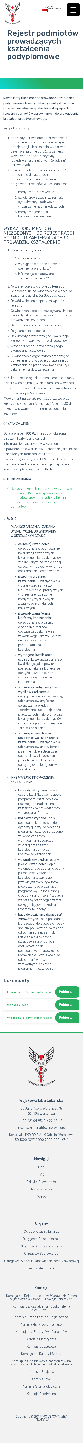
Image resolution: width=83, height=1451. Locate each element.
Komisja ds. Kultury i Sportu (41, 1354)
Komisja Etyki (41, 1379)
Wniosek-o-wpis (17, 1004)
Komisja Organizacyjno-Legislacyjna (41, 1317)
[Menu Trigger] (73, 9)
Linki (41, 1167)
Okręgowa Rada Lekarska (41, 1239)
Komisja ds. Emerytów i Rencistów (41, 1332)
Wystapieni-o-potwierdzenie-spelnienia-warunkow (30, 1017)
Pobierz (65, 992)
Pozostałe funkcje (41, 1268)
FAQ (41, 1175)
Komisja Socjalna (41, 1372)
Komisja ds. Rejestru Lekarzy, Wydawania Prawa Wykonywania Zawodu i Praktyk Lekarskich (41, 1297)
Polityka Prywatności (41, 1182)
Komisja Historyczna (41, 1339)
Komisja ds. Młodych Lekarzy (41, 1324)
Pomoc (41, 1197)
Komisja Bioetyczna (41, 1394)
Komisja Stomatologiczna (41, 1386)
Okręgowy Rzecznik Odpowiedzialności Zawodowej (41, 1261)
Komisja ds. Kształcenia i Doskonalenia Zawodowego (41, 1308)
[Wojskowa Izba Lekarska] (12, 13)
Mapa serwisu (41, 1189)
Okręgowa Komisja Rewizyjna (41, 1246)
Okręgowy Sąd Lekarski (41, 1254)
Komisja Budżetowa (41, 1346)
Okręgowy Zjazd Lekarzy (41, 1232)
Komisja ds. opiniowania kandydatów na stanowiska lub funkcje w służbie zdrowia (41, 1362)
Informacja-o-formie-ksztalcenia (29, 992)
